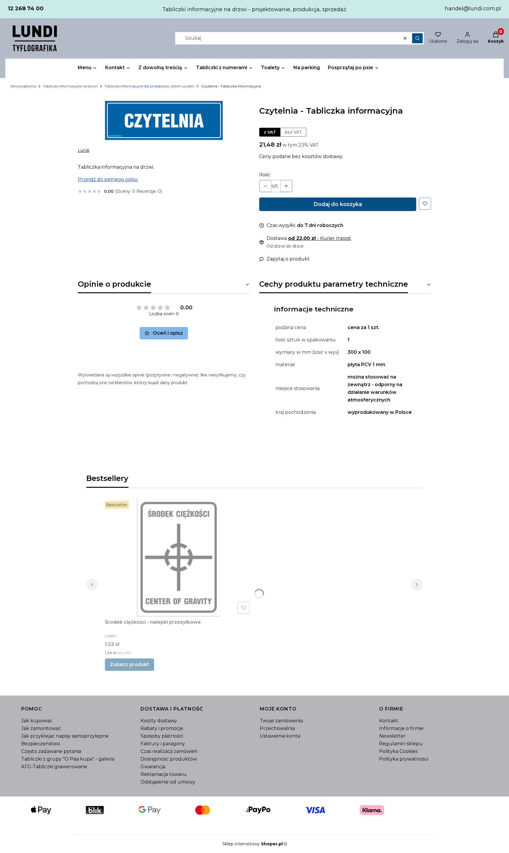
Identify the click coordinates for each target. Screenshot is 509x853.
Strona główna (23, 86)
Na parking (306, 67)
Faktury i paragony (163, 743)
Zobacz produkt (129, 664)
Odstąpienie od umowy (168, 782)
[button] (417, 38)
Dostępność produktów (169, 759)
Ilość (264, 174)
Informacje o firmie (401, 728)
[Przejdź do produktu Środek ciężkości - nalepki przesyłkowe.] (178, 557)
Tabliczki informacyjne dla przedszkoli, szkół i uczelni (149, 86)
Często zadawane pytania (51, 751)
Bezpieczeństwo (40, 743)
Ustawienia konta (280, 736)
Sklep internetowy (252, 844)
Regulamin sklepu (401, 743)
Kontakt (388, 720)
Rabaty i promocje (162, 728)
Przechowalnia (277, 728)
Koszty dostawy (159, 720)
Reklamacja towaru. (164, 774)
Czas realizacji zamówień (169, 751)
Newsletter (392, 736)
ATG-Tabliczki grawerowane (54, 766)
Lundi (83, 150)
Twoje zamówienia (281, 720)
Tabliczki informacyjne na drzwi (70, 86)
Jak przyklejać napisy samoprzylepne (65, 736)
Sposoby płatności (162, 736)
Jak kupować (36, 720)
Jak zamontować (41, 728)
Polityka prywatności (403, 759)
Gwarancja (153, 766)
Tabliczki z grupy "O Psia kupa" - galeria (67, 759)
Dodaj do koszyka (337, 204)
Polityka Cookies (398, 751)
